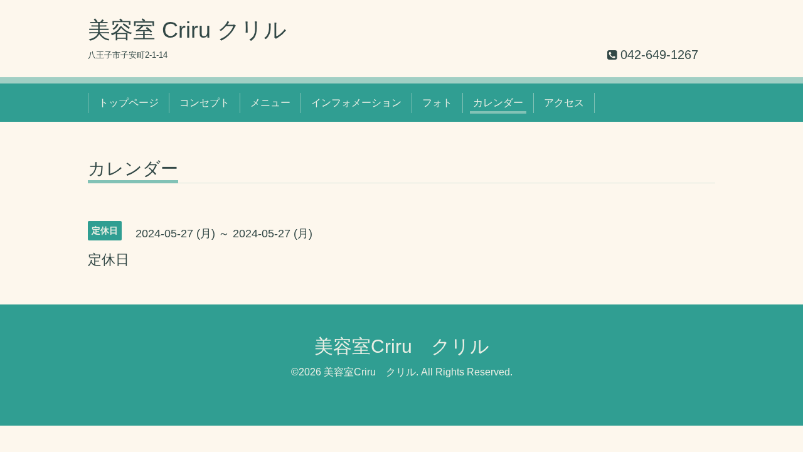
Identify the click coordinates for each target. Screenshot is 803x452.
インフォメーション (356, 102)
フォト (437, 102)
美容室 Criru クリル (187, 30)
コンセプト (204, 102)
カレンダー (498, 102)
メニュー (270, 102)
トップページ (128, 102)
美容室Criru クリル (401, 346)
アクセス (564, 102)
